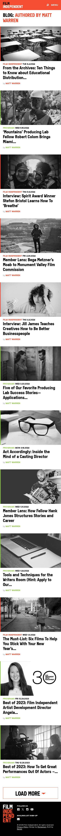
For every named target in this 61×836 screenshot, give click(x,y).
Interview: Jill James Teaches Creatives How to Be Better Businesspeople (28, 329)
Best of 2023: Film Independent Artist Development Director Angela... (30, 708)
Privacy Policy (22, 827)
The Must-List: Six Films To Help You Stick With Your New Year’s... (30, 644)
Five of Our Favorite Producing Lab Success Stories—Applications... (29, 393)
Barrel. (19, 829)
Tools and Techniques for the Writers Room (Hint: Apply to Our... (28, 580)
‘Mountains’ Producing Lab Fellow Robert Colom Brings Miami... (26, 137)
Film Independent (12, 64)
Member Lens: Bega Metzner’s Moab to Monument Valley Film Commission (29, 265)
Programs (9, 128)
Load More (28, 794)
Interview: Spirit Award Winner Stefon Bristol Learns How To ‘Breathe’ (29, 201)
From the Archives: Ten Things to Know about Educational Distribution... (29, 73)
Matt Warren (13, 83)
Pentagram (41, 827)
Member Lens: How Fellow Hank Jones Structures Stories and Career (30, 516)
